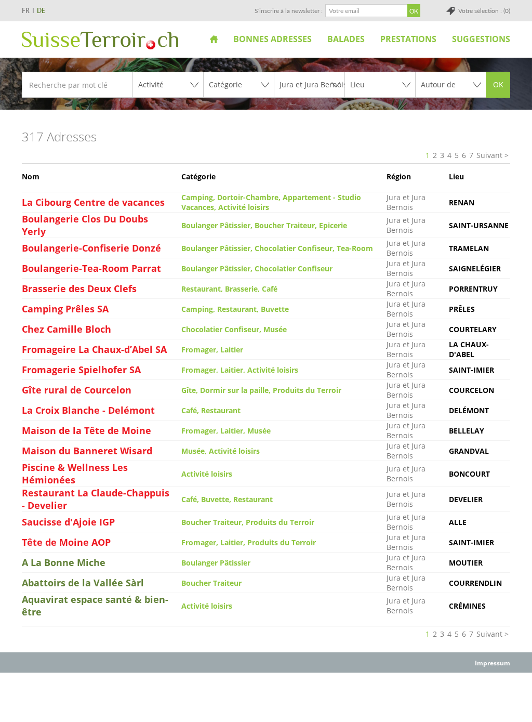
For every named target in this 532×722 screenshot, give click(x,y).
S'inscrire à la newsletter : (289, 10)
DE (41, 10)
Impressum (492, 663)
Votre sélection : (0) (484, 10)
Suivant (489, 155)
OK (498, 84)
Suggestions (481, 39)
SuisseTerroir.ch (100, 40)
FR (26, 10)
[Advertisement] (266, 696)
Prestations (408, 39)
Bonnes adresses (272, 39)
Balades (346, 39)
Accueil (213, 39)
